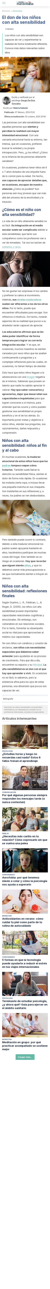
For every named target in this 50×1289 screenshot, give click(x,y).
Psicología (7, 751)
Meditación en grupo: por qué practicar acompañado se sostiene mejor (25, 1046)
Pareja (5, 833)
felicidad (37, 664)
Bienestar (6, 11)
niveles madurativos (29, 299)
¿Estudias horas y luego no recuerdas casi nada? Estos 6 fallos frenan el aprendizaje (21, 757)
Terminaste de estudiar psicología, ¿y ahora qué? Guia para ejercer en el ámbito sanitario (24, 1004)
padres (6, 465)
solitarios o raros (11, 247)
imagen (31, 377)
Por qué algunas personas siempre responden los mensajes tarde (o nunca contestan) (24, 799)
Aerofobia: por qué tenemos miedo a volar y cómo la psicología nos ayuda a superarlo (24, 881)
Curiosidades (8, 875)
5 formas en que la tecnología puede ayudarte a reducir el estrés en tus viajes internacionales (24, 963)
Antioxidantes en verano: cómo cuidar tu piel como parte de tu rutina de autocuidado (22, 922)
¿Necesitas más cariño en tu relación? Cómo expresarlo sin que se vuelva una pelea (24, 840)
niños (27, 565)
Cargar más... (25, 1057)
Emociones (17, 11)
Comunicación (9, 792)
